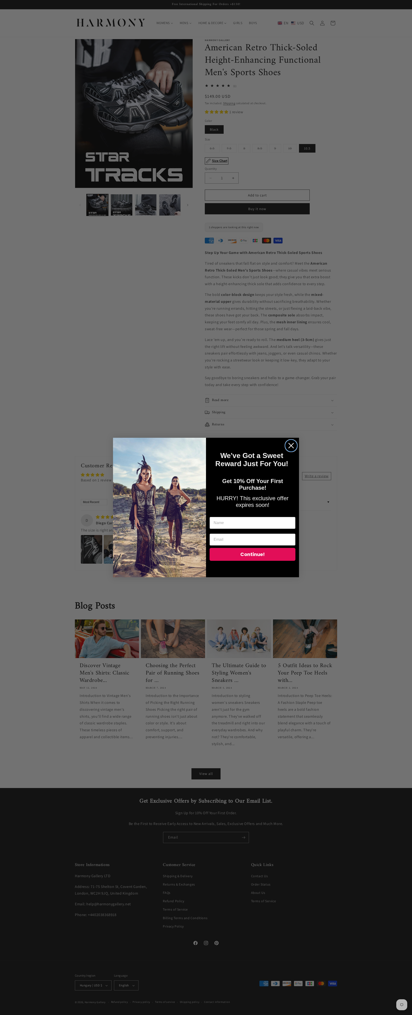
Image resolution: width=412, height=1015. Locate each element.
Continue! (252, 554)
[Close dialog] (291, 446)
